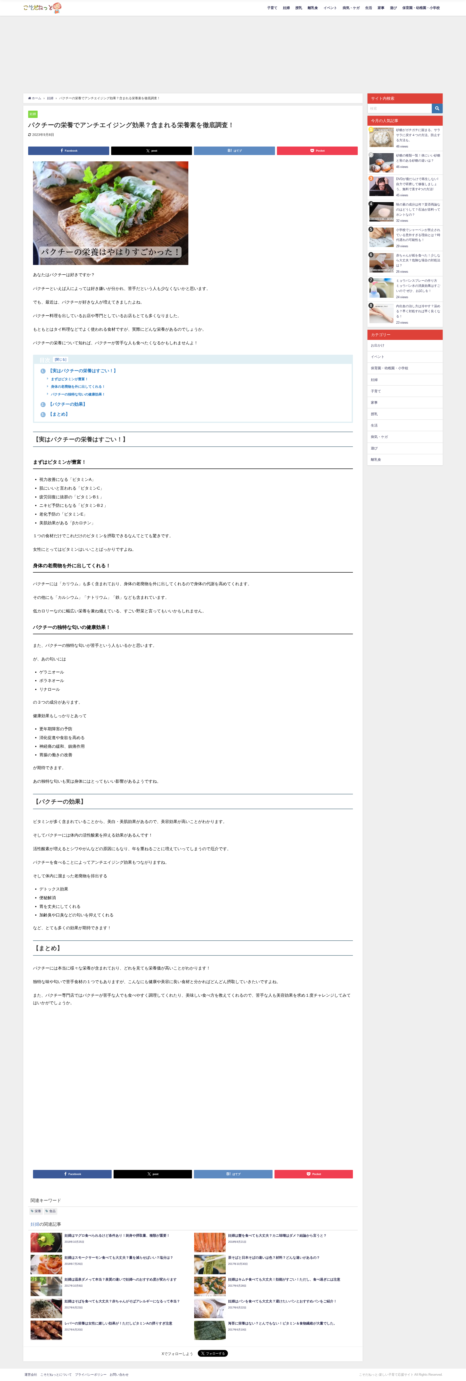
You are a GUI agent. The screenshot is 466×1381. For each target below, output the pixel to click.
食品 (52, 1211)
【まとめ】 (56, 414)
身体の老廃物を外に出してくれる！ (77, 386)
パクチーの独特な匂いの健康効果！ (77, 394)
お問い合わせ (119, 1374)
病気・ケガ (351, 7)
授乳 (298, 7)
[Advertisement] (233, 52)
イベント (330, 7)
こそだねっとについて (56, 1374)
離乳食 (313, 7)
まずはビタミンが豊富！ (69, 379)
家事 (381, 7)
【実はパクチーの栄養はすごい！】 (80, 371)
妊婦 (286, 7)
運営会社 (31, 1374)
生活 (368, 7)
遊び (393, 7)
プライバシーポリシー (91, 1374)
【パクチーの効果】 (64, 404)
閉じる (60, 359)
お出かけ (377, 345)
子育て (272, 7)
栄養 (38, 1211)
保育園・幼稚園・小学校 (421, 7)
